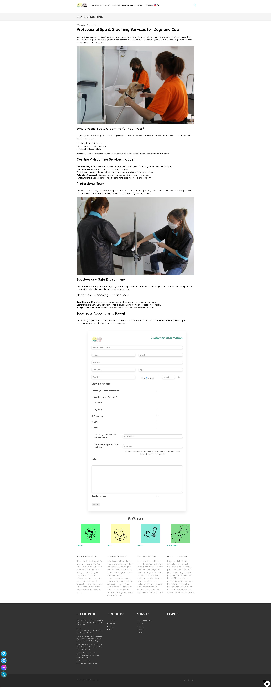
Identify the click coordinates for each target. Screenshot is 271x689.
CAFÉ (140, 633)
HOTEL (110, 546)
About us (106, 5)
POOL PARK (172, 546)
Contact (139, 5)
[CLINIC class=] (150, 533)
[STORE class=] (90, 533)
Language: (149, 5)
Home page (96, 5)
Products (116, 5)
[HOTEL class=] (120, 533)
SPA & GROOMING (145, 621)
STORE (80, 546)
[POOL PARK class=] (180, 533)
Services (125, 5)
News (132, 5)
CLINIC (140, 546)
